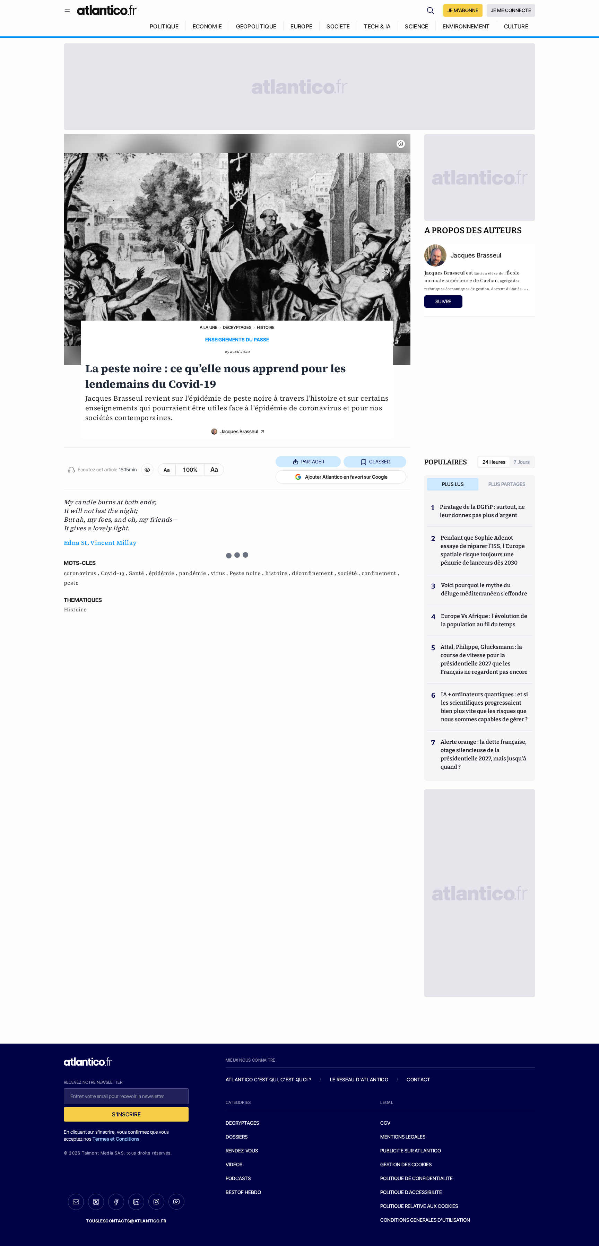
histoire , (278, 573)
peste (71, 583)
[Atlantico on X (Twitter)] (96, 1202)
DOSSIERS (237, 1137)
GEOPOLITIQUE (256, 26)
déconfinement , (315, 573)
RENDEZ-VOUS (242, 1150)
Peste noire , (247, 573)
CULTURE (516, 26)
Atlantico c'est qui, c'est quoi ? (269, 1079)
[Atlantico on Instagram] (156, 1202)
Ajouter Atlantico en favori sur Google (346, 477)
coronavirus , (82, 573)
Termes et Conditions (116, 1139)
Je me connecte (511, 10)
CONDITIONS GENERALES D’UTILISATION (425, 1220)
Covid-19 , (115, 573)
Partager (312, 461)
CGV (385, 1123)
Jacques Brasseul (239, 431)
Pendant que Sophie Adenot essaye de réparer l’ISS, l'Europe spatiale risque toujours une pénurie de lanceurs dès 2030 (483, 550)
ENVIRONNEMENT (466, 26)
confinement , (380, 573)
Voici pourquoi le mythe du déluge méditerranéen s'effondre (484, 589)
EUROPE (301, 26)
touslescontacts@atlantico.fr (126, 1220)
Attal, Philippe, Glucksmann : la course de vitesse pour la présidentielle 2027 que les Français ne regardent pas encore (484, 659)
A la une (208, 327)
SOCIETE (338, 26)
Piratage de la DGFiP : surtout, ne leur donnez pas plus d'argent (482, 511)
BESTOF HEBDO (243, 1192)
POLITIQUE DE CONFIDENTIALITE (416, 1178)
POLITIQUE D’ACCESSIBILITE (411, 1192)
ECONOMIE (207, 26)
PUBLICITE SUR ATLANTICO (410, 1150)
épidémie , (164, 573)
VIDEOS (234, 1164)
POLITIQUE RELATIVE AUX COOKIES (419, 1206)
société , (350, 573)
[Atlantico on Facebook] (116, 1202)
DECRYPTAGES (242, 1123)
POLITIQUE (164, 26)
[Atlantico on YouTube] (176, 1202)
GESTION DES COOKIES (406, 1164)
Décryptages (237, 327)
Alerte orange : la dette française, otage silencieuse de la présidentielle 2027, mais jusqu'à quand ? (484, 754)
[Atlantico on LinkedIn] (136, 1202)
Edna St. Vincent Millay (100, 542)
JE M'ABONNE (463, 10)
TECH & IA (377, 26)
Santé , (139, 573)
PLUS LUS (453, 484)
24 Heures (494, 462)
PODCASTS (238, 1178)
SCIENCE (416, 26)
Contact (418, 1079)
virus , (220, 573)
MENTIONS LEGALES (402, 1137)
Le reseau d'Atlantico (359, 1079)
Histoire (266, 327)
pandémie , (195, 573)
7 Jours (522, 462)
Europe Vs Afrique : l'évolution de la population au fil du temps (484, 620)
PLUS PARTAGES (507, 484)
